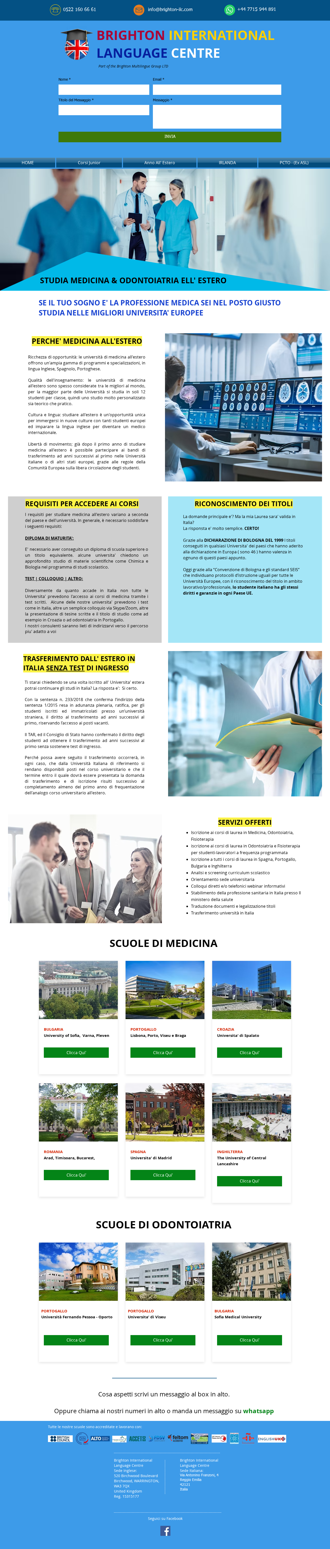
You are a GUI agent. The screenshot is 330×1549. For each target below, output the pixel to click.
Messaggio (162, 100)
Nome (65, 79)
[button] (84, 9)
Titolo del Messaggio (76, 100)
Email (158, 79)
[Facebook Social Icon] (165, 1531)
